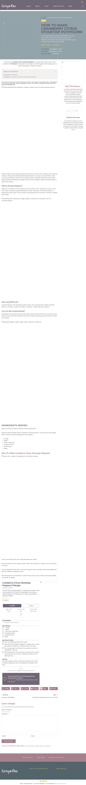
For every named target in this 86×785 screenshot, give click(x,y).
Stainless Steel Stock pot (12, 622)
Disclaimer (41, 757)
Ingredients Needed (10, 75)
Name (4, 736)
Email (33, 736)
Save (31, 605)
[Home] (41, 17)
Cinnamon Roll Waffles (8, 696)
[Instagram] (43, 781)
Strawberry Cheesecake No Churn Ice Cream (45, 696)
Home (28, 6)
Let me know (11, 680)
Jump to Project (46, 45)
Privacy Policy (28, 757)
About (37, 6)
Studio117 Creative (60, 783)
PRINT (13, 605)
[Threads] (45, 781)
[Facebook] (40, 781)
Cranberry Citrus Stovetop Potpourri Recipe (19, 77)
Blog (46, 6)
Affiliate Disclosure (56, 757)
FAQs (70, 6)
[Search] (77, 111)
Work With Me (58, 6)
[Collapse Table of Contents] (55, 71)
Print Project (56, 45)
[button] (3, 598)
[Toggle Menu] (82, 6)
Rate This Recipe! (6, 709)
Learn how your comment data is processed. (37, 746)
